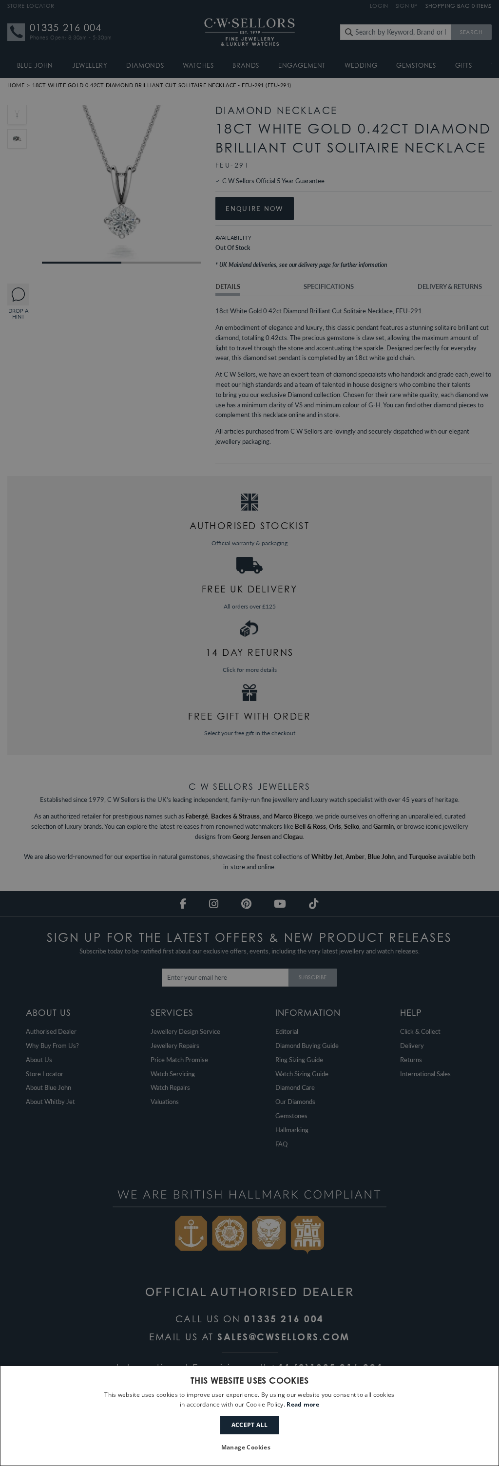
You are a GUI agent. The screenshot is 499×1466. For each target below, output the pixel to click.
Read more (303, 1404)
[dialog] (249, 1416)
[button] (250, 1448)
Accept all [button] (249, 1425)
